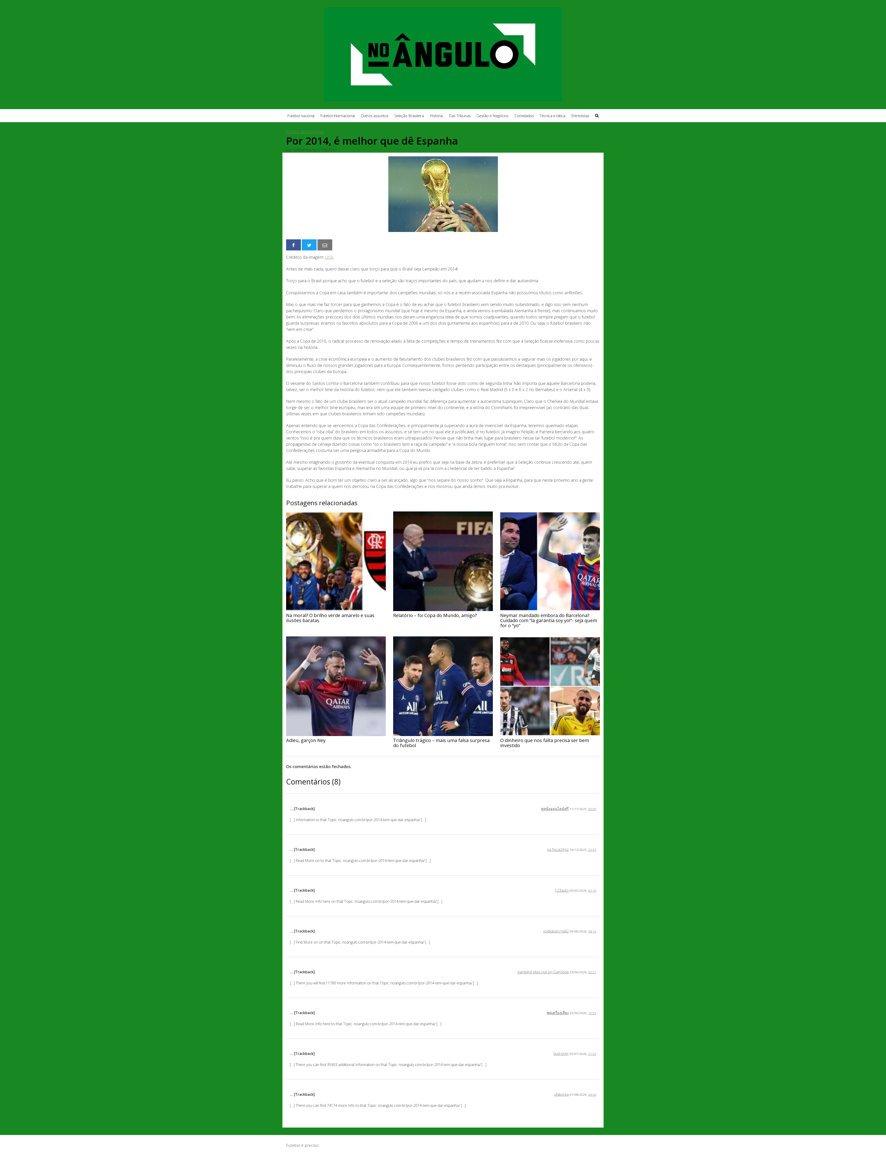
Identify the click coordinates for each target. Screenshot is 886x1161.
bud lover (561, 1053)
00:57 (592, 972)
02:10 (592, 890)
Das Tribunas (460, 115)
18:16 (592, 931)
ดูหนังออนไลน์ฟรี (555, 808)
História (436, 115)
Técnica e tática (552, 115)
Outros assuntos (375, 115)
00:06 (592, 809)
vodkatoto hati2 (556, 931)
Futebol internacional (337, 115)
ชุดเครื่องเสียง (558, 1012)
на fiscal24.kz (558, 849)
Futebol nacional (300, 115)
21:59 (592, 1053)
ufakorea (561, 1094)
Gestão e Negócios (492, 115)
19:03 (592, 1013)
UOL (329, 257)
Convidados (524, 115)
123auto (562, 890)
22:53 (592, 849)
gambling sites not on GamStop (543, 971)
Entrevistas (580, 115)
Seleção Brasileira (409, 115)
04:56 (592, 1094)
